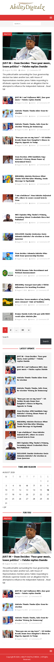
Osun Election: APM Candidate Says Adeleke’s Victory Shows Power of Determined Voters (30, 159)
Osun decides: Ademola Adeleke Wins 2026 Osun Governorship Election (31, 254)
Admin (22, 70)
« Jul (4, 507)
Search (5, 337)
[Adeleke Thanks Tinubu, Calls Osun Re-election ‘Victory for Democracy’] (8, 127)
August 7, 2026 (22, 276)
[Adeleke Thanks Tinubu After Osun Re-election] (8, 113)
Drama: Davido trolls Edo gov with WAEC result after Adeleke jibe (32, 315)
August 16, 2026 (11, 70)
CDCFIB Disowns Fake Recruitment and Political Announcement (31, 271)
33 (23, 330)
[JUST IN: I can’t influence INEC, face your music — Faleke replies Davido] (8, 100)
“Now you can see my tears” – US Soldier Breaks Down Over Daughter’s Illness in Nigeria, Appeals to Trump (33, 139)
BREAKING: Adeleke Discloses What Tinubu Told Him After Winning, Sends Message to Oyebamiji (31, 178)
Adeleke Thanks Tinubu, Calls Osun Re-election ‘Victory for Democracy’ (32, 125)
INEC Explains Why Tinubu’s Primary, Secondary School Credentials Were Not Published (32, 216)
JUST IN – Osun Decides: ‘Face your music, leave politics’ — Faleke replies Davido (27, 64)
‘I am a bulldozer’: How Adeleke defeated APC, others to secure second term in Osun (33, 197)
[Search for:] (27, 23)
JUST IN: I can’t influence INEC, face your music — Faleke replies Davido (32, 98)
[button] (50, 17)
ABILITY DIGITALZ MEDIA (30, 657)
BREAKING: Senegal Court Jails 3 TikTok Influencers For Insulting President (32, 286)
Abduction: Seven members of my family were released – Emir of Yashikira (32, 300)
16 (48, 490)
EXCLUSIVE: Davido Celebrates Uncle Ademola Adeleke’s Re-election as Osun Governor (32, 236)
